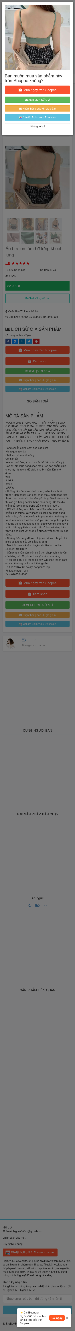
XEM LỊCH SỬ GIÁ (39, 99)
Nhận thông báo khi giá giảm (39, 108)
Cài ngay (57, 1318)
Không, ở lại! (37, 126)
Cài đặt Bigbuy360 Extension (39, 117)
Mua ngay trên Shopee (40, 89)
